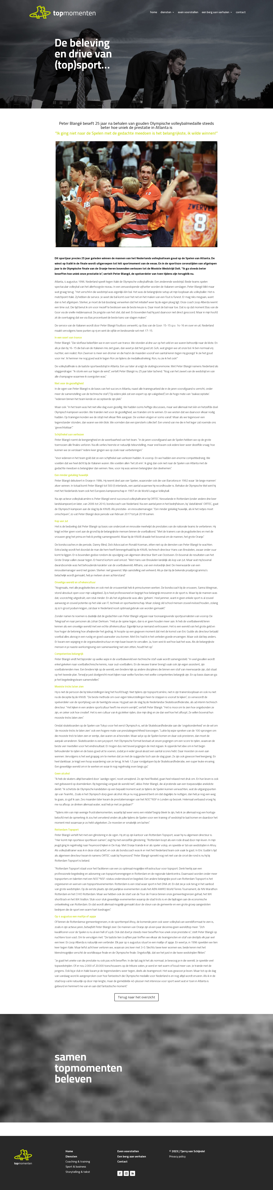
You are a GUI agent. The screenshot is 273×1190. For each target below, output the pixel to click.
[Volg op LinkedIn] (132, 1173)
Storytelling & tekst (78, 1171)
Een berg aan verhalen (131, 1156)
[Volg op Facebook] (119, 1173)
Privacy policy (177, 1156)
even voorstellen (188, 12)
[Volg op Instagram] (126, 1173)
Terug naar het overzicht (136, 997)
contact (241, 12)
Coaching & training (78, 1161)
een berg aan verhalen (215, 12)
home (153, 12)
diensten (166, 12)
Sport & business (76, 1166)
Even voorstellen (128, 1151)
